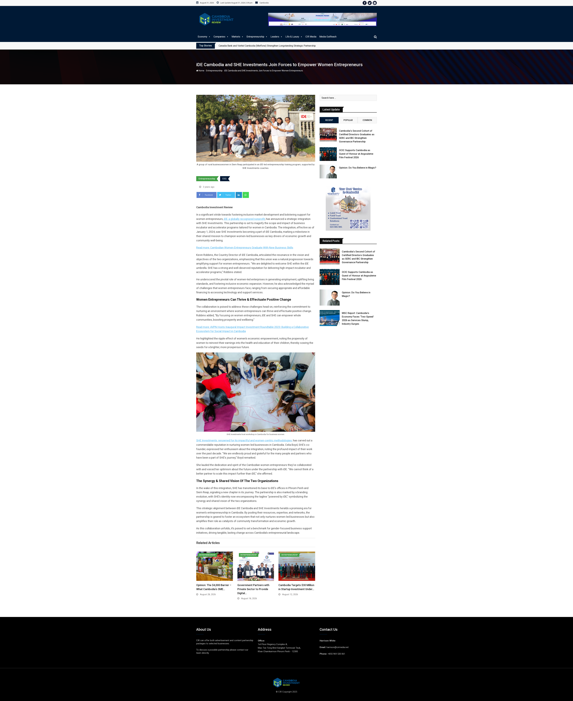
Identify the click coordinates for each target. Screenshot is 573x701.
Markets (236, 36)
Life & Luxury (292, 36)
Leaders (275, 36)
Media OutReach (327, 36)
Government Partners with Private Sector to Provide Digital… (253, 589)
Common (367, 120)
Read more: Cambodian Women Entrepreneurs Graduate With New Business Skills (244, 247)
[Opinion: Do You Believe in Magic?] (328, 171)
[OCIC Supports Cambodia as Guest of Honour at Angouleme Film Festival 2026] (328, 154)
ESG (224, 178)
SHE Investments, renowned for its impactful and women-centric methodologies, (244, 440)
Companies (219, 36)
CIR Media (310, 36)
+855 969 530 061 (336, 653)
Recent (329, 120)
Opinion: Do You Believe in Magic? (357, 167)
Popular (348, 120)
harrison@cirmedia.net (337, 647)
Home (201, 70)
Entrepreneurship (255, 36)
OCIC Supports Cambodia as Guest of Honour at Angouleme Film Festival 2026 (356, 154)
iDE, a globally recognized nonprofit (244, 218)
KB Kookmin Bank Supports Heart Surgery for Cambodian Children (253, 45)
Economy (202, 36)
